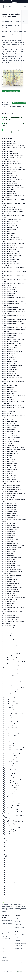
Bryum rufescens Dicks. (9, 726)
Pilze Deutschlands (6, 926)
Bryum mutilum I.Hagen (9, 593)
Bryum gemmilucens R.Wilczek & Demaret (14, 449)
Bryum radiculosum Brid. (9, 702)
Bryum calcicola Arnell (9, 289)
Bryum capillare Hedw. (9, 295)
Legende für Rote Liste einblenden (19, 102)
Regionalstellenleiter (20, 934)
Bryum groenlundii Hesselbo (10, 467)
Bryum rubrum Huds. (8, 720)
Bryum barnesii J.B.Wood (9, 229)
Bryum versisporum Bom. (9, 872)
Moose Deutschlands (7, 920)
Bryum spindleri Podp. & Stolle (11, 762)
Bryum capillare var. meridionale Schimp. (13, 321)
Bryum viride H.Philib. (8, 876)
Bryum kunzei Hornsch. (9, 517)
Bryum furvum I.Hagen (9, 443)
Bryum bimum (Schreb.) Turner (11, 237)
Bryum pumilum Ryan (8, 685)
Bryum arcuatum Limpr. (9, 191)
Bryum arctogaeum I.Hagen (10, 189)
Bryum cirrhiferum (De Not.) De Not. (12, 345)
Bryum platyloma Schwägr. (10, 659)
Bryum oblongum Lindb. (9, 615)
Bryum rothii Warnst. (8, 716)
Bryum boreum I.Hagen (9, 245)
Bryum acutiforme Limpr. (9, 143)
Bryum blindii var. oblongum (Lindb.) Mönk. (14, 243)
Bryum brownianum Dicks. (10, 249)
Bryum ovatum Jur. (8, 633)
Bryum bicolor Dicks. (8, 235)
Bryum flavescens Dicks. (9, 427)
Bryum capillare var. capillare (10, 307)
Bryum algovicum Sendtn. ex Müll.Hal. (13, 155)
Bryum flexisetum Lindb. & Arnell (11, 431)
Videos (17, 918)
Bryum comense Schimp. (9, 349)
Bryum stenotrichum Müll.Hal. (10, 770)
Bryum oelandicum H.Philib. (10, 619)
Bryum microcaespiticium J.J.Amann (12, 569)
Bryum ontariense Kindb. (9, 625)
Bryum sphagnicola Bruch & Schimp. (12, 760)
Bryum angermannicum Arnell (10, 177)
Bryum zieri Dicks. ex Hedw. (10, 894)
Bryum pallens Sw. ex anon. (10, 637)
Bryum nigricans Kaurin (9, 601)
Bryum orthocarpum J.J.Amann (11, 629)
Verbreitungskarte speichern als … (10, 91)
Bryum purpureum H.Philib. (10, 691)
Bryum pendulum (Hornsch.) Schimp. (12, 653)
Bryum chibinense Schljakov (10, 341)
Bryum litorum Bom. (8, 541)
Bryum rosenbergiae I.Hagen (10, 712)
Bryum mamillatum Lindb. (9, 559)
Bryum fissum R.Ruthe (9, 423)
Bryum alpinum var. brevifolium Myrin (12, 167)
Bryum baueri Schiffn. (8, 231)
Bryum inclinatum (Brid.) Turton (11, 487)
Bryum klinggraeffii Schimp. (10, 511)
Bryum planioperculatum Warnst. (11, 657)
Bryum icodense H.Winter (9, 479)
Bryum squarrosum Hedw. (9, 768)
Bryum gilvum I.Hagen (8, 455)
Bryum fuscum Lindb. (8, 445)
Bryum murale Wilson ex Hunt (10, 589)
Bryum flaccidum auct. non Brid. (11, 425)
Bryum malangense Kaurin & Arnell (12, 557)
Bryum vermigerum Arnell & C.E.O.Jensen (13, 862)
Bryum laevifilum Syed (9, 523)
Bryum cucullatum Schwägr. (10, 369)
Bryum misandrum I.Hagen (10, 579)
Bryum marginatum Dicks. (9, 561)
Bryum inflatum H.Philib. (9, 495)
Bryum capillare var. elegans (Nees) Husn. (14, 309)
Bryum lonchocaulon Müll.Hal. (11, 543)
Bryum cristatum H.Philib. (9, 367)
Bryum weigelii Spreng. (9, 890)
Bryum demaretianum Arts (10, 387)
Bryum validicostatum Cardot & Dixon (12, 828)
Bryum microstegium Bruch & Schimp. (12, 575)
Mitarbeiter (17, 937)
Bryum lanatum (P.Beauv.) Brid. (11, 527)
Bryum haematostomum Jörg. (10, 469)
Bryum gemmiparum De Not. (10, 451)
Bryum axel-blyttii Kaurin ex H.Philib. (12, 219)
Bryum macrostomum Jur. (9, 555)
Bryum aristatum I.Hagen (9, 207)
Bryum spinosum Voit (8, 764)
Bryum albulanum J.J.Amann (10, 153)
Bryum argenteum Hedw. (9, 193)
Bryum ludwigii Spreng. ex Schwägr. (12, 547)
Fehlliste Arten (5, 960)
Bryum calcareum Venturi (9, 287)
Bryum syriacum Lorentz (9, 796)
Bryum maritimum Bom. (9, 563)
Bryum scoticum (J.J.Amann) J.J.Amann (13, 754)
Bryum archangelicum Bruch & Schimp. (13, 185)
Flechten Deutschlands (7, 923)
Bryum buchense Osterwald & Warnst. (13, 255)
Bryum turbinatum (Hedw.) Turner (11, 810)
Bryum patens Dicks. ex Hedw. (11, 651)
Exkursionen (18, 924)
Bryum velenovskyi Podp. (9, 830)
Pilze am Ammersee (6, 929)
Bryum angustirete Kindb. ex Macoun (12, 179)
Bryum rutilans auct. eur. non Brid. (11, 734)
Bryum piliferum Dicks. (9, 655)
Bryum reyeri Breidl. (8, 708)
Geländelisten (5, 951)
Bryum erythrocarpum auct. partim (12, 405)
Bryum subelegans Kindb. (9, 782)
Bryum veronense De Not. (10, 864)
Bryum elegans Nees (8, 399)
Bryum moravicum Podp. (9, 585)
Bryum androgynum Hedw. (10, 175)
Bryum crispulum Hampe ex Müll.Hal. (12, 365)
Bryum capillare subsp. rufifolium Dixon (13, 301)
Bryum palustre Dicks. (8, 649)
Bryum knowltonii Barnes (9, 513)
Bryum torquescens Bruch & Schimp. (12, 804)
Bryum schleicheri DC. (8, 746)
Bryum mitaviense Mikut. (9, 581)
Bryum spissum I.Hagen (9, 766)
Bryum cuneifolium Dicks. (9, 373)
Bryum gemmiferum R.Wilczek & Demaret (13, 447)
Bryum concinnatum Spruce (10, 353)
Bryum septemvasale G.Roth (10, 756)
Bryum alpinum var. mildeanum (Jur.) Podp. (14, 169)
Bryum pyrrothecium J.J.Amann (11, 695)
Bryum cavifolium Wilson (9, 337)
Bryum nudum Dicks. (8, 605)
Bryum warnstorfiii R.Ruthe (10, 886)
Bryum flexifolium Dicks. (9, 429)
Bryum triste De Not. (8, 808)
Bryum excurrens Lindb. (9, 411)
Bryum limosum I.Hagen (9, 533)
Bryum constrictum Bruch (9, 359)
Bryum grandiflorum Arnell (9, 465)
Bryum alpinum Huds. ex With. (11, 161)
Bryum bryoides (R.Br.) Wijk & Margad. (13, 253)
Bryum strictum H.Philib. (9, 774)
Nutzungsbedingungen (20, 962)
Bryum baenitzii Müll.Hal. (9, 223)
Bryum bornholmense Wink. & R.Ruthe (13, 247)
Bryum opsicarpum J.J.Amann (10, 627)
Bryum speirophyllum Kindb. (10, 758)
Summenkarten (5, 954)
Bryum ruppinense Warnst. (10, 732)
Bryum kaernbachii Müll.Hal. (10, 505)
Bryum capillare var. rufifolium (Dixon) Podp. (14, 327)
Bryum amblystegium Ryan (10, 173)
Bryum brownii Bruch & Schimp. (11, 251)
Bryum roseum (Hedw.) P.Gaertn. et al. (13, 714)
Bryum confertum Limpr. (9, 355)
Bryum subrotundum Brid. (9, 792)
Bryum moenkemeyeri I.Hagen (11, 583)
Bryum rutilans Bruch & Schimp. (11, 736)
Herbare (4, 948)
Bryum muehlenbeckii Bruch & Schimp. (13, 587)
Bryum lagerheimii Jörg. (9, 525)
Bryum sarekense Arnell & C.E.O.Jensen (13, 740)
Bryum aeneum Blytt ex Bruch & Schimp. (13, 145)
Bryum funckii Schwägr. (9, 439)
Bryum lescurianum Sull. (9, 531)
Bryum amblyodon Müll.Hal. (10, 171)
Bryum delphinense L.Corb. (10, 385)
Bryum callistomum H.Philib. (10, 291)
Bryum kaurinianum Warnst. (10, 507)
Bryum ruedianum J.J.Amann (10, 724)
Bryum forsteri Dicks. (8, 433)
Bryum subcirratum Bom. (9, 778)
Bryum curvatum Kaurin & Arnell (11, 375)
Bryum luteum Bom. (8, 553)
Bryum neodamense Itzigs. (10, 595)
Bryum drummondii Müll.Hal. (10, 391)
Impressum (17, 957)
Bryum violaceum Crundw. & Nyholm (12, 874)
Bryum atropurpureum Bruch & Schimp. (13, 209)
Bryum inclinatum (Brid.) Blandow (11, 485)
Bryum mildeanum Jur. (8, 577)
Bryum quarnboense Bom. (10, 698)
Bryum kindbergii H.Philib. (9, 509)
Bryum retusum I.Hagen (9, 706)
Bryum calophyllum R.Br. (9, 293)
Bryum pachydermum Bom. (10, 635)
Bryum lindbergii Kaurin (9, 535)
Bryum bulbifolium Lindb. (9, 257)
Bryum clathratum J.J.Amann (10, 347)
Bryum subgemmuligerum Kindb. (11, 786)
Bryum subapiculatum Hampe (10, 776)
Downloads (4, 957)
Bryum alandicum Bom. (9, 151)
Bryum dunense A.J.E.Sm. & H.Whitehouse (14, 395)
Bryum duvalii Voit (7, 397)
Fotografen (17, 940)
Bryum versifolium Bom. (9, 870)
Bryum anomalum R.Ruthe (10, 183)
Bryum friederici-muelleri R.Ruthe (11, 437)
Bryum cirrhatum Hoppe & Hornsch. (12, 343)
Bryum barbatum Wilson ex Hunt (11, 227)
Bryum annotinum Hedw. (9, 181)
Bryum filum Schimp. (8, 419)
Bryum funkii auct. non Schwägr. (11, 441)
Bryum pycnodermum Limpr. (10, 693)
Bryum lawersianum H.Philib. (10, 529)
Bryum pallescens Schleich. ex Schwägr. (13, 645)
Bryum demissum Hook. (9, 389)
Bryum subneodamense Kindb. (11, 790)
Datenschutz (18, 960)
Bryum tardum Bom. (8, 798)
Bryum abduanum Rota (9, 141)
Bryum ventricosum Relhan (10, 832)
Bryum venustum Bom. (9, 860)
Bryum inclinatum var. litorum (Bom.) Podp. (14, 493)
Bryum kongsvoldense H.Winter (11, 515)
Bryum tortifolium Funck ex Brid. (11, 806)
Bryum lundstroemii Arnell (9, 549)
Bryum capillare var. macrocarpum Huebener (14, 319)
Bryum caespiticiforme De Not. (11, 259)
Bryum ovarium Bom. (8, 631)
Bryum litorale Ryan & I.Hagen (11, 539)
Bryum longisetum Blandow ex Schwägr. (13, 545)
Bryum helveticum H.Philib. (10, 475)
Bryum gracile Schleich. (9, 461)
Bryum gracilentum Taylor (9, 459)
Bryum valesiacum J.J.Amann (10, 826)
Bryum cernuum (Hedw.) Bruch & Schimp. (14, 339)
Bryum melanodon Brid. (9, 567)
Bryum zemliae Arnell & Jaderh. (11, 892)
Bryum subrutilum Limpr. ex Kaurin (11, 794)
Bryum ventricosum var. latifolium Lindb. (13, 858)
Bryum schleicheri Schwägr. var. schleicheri (14, 748)
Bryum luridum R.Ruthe (9, 551)
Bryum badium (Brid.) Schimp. (10, 221)
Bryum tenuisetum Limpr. (9, 802)
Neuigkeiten (18, 921)
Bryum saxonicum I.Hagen (10, 744)
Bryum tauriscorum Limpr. (9, 800)
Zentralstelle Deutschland (16, 971)
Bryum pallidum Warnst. (9, 647)
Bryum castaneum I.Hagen (10, 335)
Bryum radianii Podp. (8, 700)
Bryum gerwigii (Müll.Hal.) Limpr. (11, 453)
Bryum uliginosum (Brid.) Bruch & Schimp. (13, 822)
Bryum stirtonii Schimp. (9, 772)
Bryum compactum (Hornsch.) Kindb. (12, 351)
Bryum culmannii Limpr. (9, 371)
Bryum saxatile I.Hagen (9, 742)
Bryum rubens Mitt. (8, 718)
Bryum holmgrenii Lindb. (9, 477)
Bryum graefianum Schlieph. (10, 463)
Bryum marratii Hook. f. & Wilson (11, 565)
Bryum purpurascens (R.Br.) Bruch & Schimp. (14, 687)
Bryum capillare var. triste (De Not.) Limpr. (13, 333)
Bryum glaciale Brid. (8, 457)
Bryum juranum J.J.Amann (9, 503)
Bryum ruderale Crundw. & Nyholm (12, 722)
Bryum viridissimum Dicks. (9, 878)
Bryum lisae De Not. (8, 537)
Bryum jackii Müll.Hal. (8, 497)
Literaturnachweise (6, 946)
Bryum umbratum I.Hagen (9, 824)
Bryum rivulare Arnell (8, 710)
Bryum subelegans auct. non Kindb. (12, 780)
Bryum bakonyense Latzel (10, 225)
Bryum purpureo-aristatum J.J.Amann (12, 689)
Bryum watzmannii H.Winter (10, 888)
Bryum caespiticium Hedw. (10, 261)
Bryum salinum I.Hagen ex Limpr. (11, 738)
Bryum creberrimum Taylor (10, 361)
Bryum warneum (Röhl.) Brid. (10, 880)
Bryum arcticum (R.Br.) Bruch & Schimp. (13, 187)
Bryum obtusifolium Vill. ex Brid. (11, 617)
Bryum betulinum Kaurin (9, 233)
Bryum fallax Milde (8, 413)
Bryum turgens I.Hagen (9, 820)
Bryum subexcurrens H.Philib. (10, 784)
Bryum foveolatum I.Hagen (10, 435)
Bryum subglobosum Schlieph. (11, 788)
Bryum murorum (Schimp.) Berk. (11, 591)
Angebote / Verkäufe (20, 927)
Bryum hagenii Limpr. (8, 471)
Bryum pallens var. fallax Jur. (10, 643)
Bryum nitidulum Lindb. (9, 603)
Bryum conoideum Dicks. (9, 357)
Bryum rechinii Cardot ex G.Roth (11, 704)
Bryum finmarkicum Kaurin (10, 421)
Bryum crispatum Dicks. (9, 363)
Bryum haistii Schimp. (8, 473)
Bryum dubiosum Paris (9, 393)
